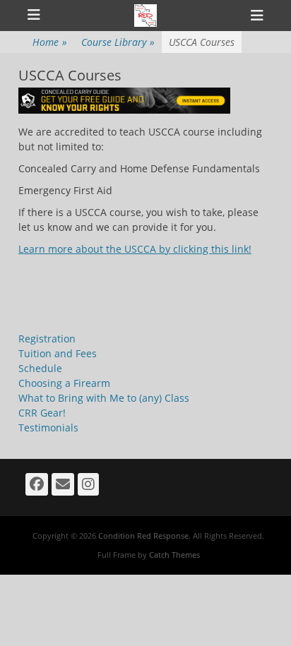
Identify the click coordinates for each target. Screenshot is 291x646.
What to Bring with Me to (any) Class (103, 398)
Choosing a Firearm (64, 383)
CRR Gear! (42, 412)
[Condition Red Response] (145, 15)
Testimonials (48, 427)
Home (49, 42)
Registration (47, 338)
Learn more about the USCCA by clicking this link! (134, 249)
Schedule (40, 368)
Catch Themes (174, 554)
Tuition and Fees (57, 353)
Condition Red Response (143, 535)
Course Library (118, 42)
